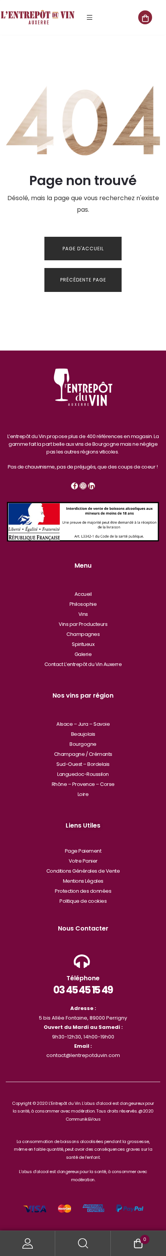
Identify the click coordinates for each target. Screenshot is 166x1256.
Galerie (83, 654)
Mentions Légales (83, 881)
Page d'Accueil (83, 248)
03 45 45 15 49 (82, 990)
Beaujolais (83, 734)
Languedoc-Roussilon (83, 774)
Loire (83, 794)
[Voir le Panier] (145, 17)
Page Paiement (83, 851)
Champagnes (83, 634)
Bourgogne (83, 744)
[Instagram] (83, 485)
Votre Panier (83, 861)
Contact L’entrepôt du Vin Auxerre (83, 664)
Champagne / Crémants (83, 754)
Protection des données (83, 891)
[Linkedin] (91, 485)
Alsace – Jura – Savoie (83, 724)
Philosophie (83, 604)
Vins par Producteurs (83, 624)
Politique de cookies (83, 901)
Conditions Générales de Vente (83, 871)
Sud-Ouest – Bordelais (83, 764)
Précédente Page (83, 279)
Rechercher (82, 1243)
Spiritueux (83, 644)
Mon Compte (27, 1243)
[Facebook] (74, 485)
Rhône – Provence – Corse (83, 784)
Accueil (83, 594)
